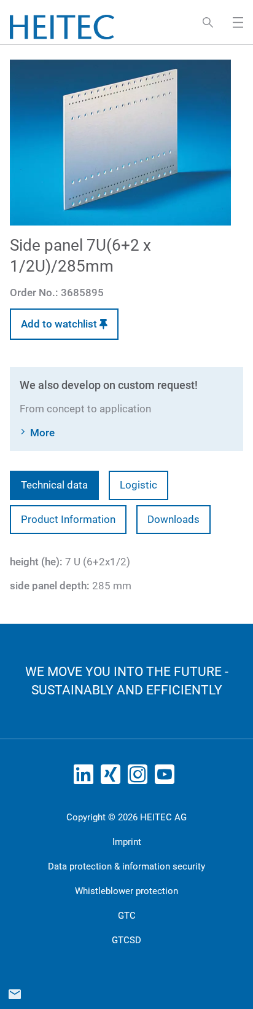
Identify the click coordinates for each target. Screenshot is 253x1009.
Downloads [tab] (173, 519)
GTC (127, 915)
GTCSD (126, 940)
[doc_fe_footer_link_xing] (113, 777)
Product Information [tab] (68, 519)
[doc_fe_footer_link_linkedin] (86, 777)
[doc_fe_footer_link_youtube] (167, 777)
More (42, 432)
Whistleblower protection (126, 891)
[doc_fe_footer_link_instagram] (140, 777)
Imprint (126, 841)
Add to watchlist (60, 324)
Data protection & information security (126, 866)
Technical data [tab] (54, 485)
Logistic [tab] (138, 485)
